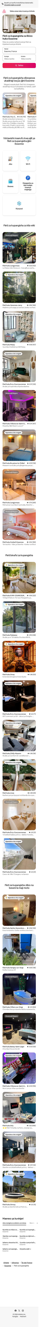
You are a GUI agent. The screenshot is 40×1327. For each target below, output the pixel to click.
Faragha (15, 1316)
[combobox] (19, 51)
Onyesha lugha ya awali (12, 5)
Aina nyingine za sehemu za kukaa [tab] (14, 1223)
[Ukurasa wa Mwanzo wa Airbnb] (4, 11)
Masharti (23, 1316)
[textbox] (10, 59)
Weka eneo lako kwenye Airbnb (22, 11)
